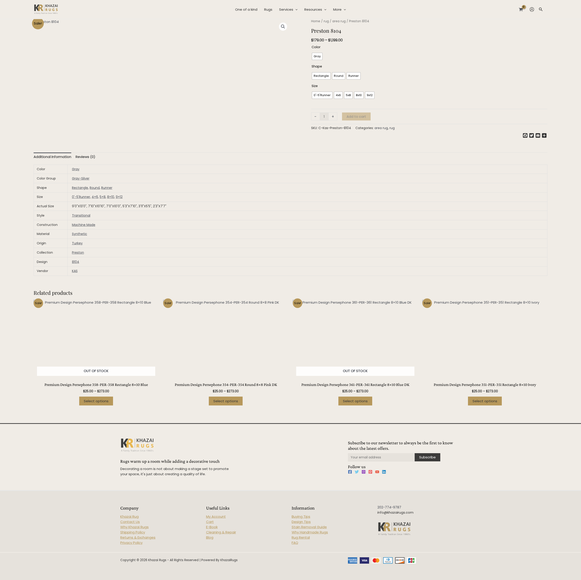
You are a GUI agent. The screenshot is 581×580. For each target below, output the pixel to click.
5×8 (103, 197)
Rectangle (80, 187)
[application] (295, 10)
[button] (283, 26)
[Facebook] (350, 472)
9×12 (119, 197)
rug (326, 21)
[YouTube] (377, 472)
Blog (209, 537)
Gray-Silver (80, 178)
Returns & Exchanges (137, 537)
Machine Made (83, 224)
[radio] (317, 56)
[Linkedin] (384, 472)
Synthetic (79, 234)
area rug (339, 21)
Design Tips (301, 521)
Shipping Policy (132, 532)
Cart (210, 521)
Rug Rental (301, 537)
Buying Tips (301, 516)
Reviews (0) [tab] (85, 156)
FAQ (295, 542)
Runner (106, 187)
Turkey (77, 243)
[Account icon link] (531, 9)
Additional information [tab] (52, 156)
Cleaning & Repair (221, 532)
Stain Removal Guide (309, 527)
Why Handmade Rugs (310, 532)
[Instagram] (364, 472)
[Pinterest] (370, 472)
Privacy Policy (131, 542)
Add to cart (356, 116)
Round (95, 187)
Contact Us (130, 521)
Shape (317, 66)
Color (316, 47)
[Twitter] (357, 472)
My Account (216, 516)
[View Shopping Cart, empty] (521, 9)
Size (315, 86)
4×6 (95, 197)
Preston (78, 252)
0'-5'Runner (81, 197)
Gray (75, 169)
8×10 (110, 197)
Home (315, 21)
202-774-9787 (389, 507)
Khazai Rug (129, 516)
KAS (75, 271)
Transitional (81, 215)
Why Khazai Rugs (134, 527)
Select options (96, 401)
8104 (75, 262)
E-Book (212, 527)
